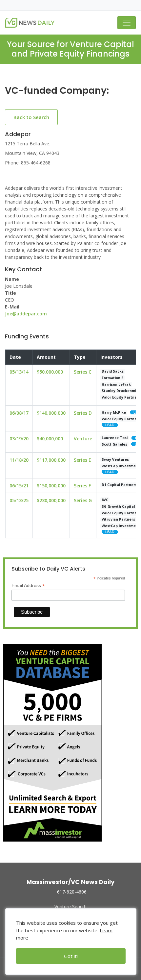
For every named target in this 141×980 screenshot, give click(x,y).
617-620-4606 (72, 892)
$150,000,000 (51, 485)
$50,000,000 (50, 372)
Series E (82, 460)
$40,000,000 (50, 438)
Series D (83, 413)
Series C (82, 372)
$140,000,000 (51, 413)
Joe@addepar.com (26, 313)
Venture (83, 438)
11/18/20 (19, 460)
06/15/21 (19, 485)
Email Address (28, 585)
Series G (83, 500)
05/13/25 (19, 500)
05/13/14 (19, 372)
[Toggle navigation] (126, 22)
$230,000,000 (51, 500)
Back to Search (31, 117)
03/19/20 (19, 438)
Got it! (71, 956)
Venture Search (70, 906)
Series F (82, 485)
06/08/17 (19, 413)
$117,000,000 (51, 460)
